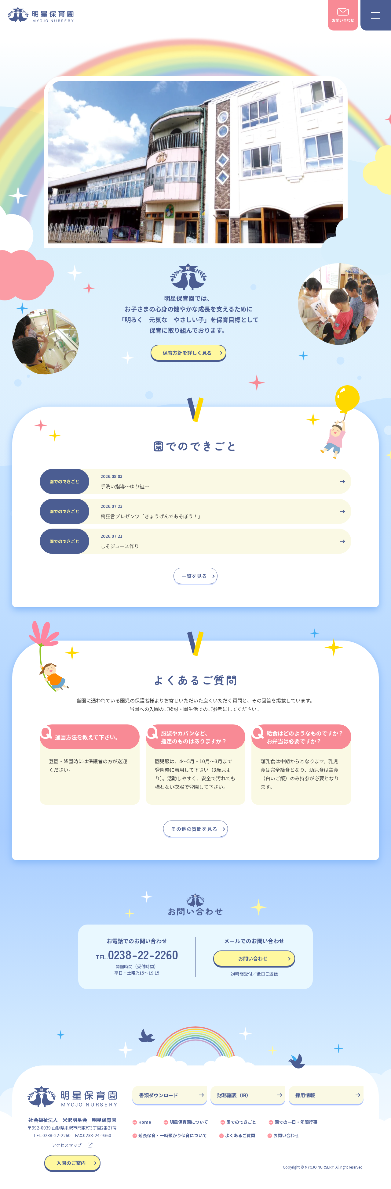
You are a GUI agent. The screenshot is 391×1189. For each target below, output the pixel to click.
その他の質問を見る (194, 828)
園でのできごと (241, 1122)
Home (144, 1122)
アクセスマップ (67, 1145)
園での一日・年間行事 (296, 1122)
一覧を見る (194, 576)
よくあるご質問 (240, 1135)
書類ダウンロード (158, 1095)
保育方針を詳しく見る (187, 352)
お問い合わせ (253, 958)
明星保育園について (189, 1122)
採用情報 (305, 1095)
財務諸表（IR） (234, 1095)
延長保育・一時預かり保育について (172, 1135)
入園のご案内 (71, 1162)
